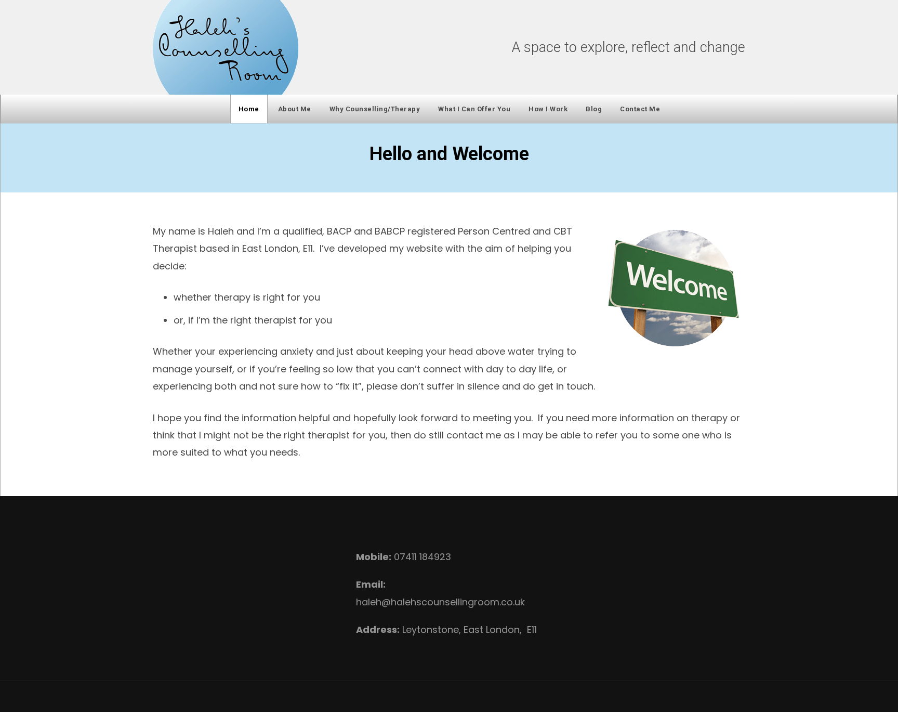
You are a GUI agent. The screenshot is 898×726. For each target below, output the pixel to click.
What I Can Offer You (474, 109)
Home (249, 109)
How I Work (548, 109)
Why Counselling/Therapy (374, 109)
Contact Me (640, 109)
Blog (594, 109)
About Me (294, 109)
